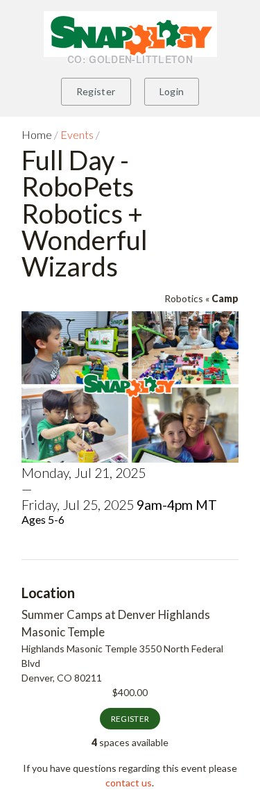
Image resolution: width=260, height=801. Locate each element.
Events (77, 134)
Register (96, 91)
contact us (128, 782)
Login (171, 91)
